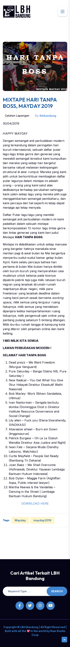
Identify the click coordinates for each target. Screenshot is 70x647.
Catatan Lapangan (17, 115)
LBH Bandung (29, 627)
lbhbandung (48, 116)
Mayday (20, 520)
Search (57, 591)
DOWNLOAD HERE (35, 503)
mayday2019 (42, 520)
